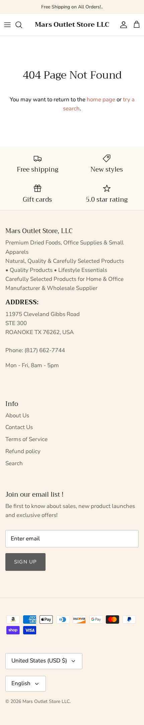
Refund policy (23, 451)
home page (101, 99)
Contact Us (19, 427)
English (20, 683)
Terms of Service (26, 439)
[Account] (122, 24)
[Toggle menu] (7, 24)
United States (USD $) (39, 660)
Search (14, 463)
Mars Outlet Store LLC (46, 701)
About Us (17, 415)
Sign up (25, 561)
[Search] (22, 24)
